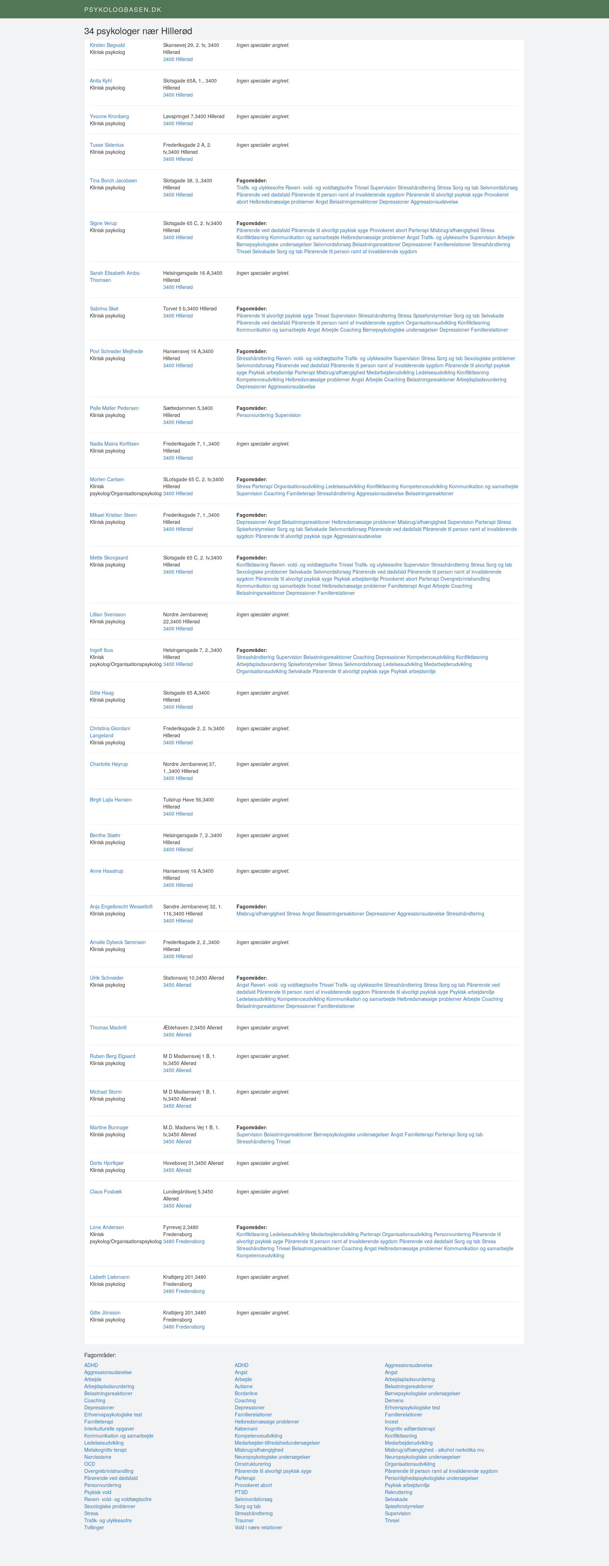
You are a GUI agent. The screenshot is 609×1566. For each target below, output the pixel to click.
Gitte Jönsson (105, 1312)
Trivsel (361, 187)
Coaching (350, 329)
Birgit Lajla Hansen (111, 799)
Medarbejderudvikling (390, 372)
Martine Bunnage (109, 1127)
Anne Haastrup (106, 870)
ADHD (91, 1364)
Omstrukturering (253, 1463)
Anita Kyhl (101, 80)
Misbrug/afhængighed (454, 230)
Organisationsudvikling (431, 322)
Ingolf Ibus (101, 649)
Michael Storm (106, 1091)
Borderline (246, 1393)
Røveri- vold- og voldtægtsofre (319, 187)
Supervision (383, 187)
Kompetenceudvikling (260, 379)
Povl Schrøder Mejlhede (116, 351)
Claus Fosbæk (106, 1191)
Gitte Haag (102, 692)
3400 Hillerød (178, 58)
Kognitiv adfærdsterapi (410, 1428)
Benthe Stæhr (105, 835)
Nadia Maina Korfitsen (114, 443)
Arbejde (506, 237)
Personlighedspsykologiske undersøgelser (432, 1477)
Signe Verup (103, 222)
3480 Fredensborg (184, 1241)
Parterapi (418, 230)
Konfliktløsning (252, 237)
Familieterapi (301, 493)
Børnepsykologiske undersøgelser (274, 244)
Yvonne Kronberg (109, 116)
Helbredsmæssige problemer (282, 201)
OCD (89, 1463)
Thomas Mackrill (108, 1027)
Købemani (246, 1428)
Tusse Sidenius (107, 144)
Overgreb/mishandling (465, 578)
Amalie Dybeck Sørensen (118, 941)
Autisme (244, 1386)
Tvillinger (94, 1527)
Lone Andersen (107, 1227)
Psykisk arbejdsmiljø (270, 372)
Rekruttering (398, 1491)
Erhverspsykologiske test (412, 1407)
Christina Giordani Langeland (110, 732)
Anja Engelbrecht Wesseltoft (121, 906)
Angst (321, 201)
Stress (444, 187)
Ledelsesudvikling (435, 372)
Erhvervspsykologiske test (113, 1414)
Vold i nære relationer (258, 1527)
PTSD (241, 1491)
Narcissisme (97, 1456)
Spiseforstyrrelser (432, 315)
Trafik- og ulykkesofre (260, 187)
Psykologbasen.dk (123, 9)
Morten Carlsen (107, 479)
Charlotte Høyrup (109, 763)
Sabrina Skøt (104, 308)
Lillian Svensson (108, 614)
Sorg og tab (466, 187)
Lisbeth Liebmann (110, 1276)
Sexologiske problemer (489, 358)
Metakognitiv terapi (105, 1449)
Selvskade (263, 251)
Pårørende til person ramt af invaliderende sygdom (348, 194)
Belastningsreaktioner (354, 201)
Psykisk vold (97, 1491)
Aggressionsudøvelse (434, 201)
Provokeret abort (388, 230)
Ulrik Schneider (107, 977)
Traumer (244, 1520)
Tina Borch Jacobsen (113, 180)
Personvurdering (254, 414)
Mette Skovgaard (109, 557)
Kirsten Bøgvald (107, 44)
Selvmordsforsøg (499, 187)
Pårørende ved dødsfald (263, 194)
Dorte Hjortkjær (107, 1162)
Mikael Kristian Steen (113, 514)
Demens (394, 1400)
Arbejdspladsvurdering (481, 379)
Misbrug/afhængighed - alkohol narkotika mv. (435, 1449)
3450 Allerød (177, 984)
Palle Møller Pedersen (114, 407)
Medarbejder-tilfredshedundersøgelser (277, 1442)
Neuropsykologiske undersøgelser (272, 1456)
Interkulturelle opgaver (109, 1428)
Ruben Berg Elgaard (112, 1055)
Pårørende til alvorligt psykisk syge (444, 194)
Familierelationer (452, 244)
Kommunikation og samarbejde (304, 237)
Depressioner (394, 201)
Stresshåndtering (417, 187)
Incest (314, 585)
